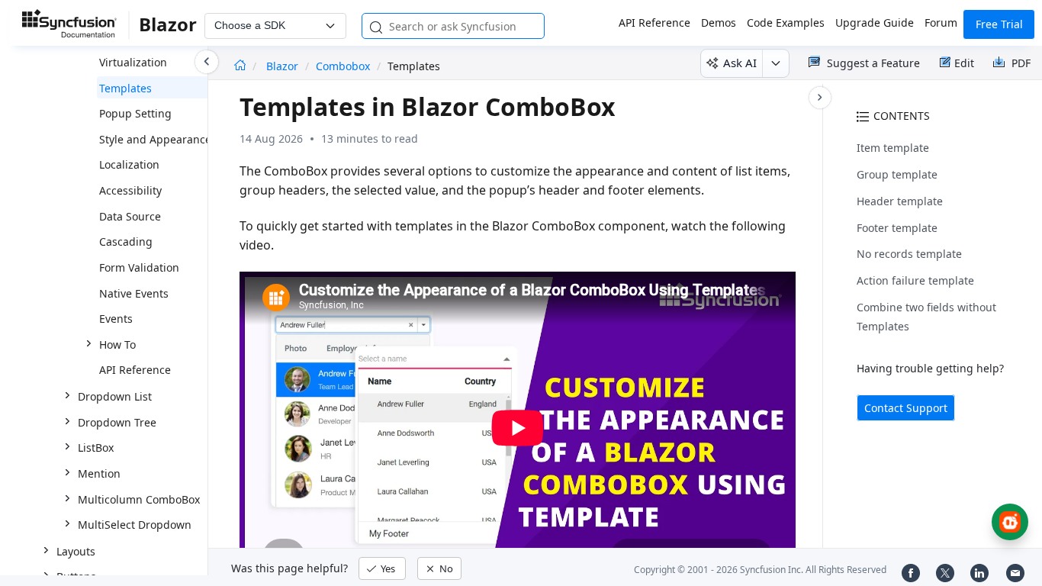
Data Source (130, 216)
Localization (129, 164)
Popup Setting (135, 113)
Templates (125, 88)
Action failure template (915, 280)
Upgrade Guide (874, 22)
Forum (941, 22)
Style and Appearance (155, 139)
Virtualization (133, 62)
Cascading (126, 241)
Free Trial (999, 24)
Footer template (897, 228)
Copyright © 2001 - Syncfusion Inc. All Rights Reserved (760, 569)
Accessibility (130, 190)
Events (116, 318)
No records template (909, 253)
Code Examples (786, 22)
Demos (718, 22)
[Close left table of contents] (206, 62)
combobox (343, 66)
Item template (893, 147)
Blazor (283, 66)
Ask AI (740, 62)
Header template (900, 201)
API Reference (654, 22)
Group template (897, 174)
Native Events (134, 293)
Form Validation (139, 267)
